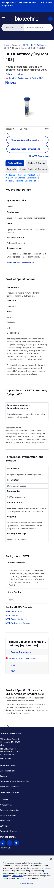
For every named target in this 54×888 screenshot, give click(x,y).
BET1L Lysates (12, 615)
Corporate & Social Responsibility (14, 781)
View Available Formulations (26, 149)
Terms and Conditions (9, 786)
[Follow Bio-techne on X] (9, 843)
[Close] (51, 859)
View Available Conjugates (25, 140)
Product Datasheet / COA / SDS (26, 78)
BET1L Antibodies (38, 45)
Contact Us (5, 848)
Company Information (9, 810)
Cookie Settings (27, 883)
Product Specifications (16, 175)
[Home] (27, 18)
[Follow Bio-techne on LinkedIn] (2, 843)
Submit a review (14, 74)
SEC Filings (4, 826)
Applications (33, 175)
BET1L (25, 45)
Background (32, 178)
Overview (4, 799)
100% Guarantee (39, 156)
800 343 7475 (14, 752)
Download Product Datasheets (22, 658)
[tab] (15, 163)
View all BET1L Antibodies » (20, 262)
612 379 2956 (10, 749)
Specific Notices (32, 181)
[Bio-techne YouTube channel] (16, 843)
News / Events (6, 805)
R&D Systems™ (8, 2)
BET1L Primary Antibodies (17, 619)
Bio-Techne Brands (8, 771)
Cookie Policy (17, 876)
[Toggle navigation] (3, 18)
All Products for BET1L (15, 611)
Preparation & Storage (15, 178)
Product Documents (14, 181)
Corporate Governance (10, 831)
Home (6, 45)
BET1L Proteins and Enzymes (18, 623)
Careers (3, 776)
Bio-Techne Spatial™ (28, 2)
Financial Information (9, 815)
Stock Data (5, 820)
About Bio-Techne (8, 765)
